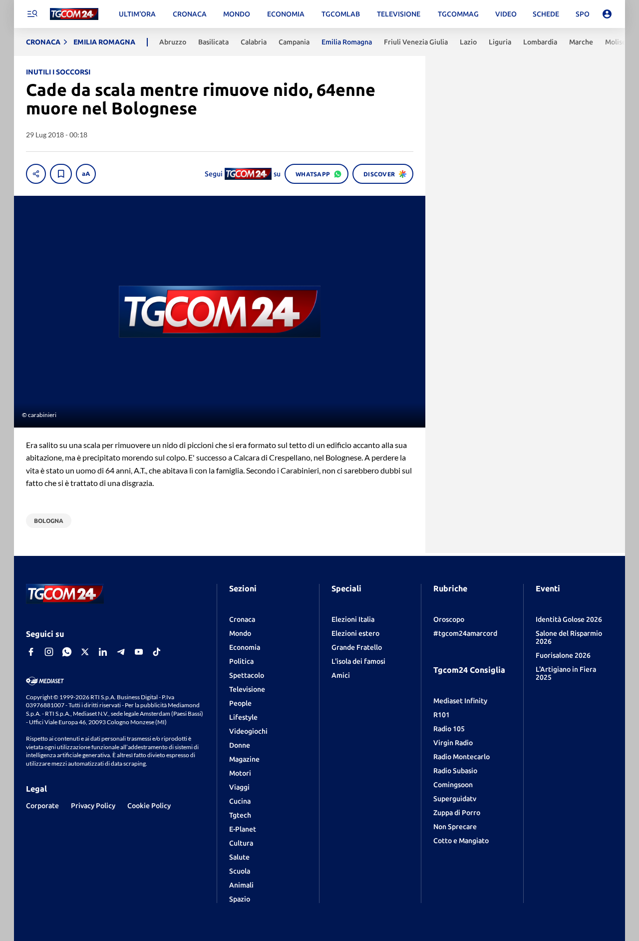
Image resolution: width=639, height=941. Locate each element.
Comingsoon (453, 785)
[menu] (32, 14)
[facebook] (31, 652)
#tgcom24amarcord (465, 633)
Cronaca (242, 619)
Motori (240, 773)
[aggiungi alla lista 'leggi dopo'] (61, 174)
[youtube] (139, 652)
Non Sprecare (455, 827)
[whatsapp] (67, 652)
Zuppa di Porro (456, 813)
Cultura (241, 843)
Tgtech (240, 815)
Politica (241, 661)
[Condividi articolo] (36, 174)
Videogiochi (248, 731)
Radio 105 (449, 729)
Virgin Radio (453, 743)
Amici (340, 675)
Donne (239, 745)
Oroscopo (448, 619)
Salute (239, 857)
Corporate (42, 806)
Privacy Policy (93, 806)
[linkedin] (103, 652)
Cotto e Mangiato (461, 841)
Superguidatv (454, 799)
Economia (244, 647)
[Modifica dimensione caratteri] (86, 174)
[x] (85, 652)
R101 (441, 715)
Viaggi (239, 787)
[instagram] (49, 652)
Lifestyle (243, 717)
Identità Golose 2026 (569, 619)
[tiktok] (157, 652)
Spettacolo (246, 675)
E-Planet (242, 829)
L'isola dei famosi (358, 661)
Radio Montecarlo (461, 757)
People (240, 703)
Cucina (240, 801)
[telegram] (121, 652)
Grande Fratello (356, 647)
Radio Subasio (455, 771)
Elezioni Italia (352, 619)
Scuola (239, 871)
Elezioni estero (355, 633)
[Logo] (74, 14)
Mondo (240, 633)
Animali (241, 885)
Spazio (239, 899)
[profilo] (607, 14)
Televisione (247, 689)
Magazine (244, 759)
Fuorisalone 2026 (563, 655)
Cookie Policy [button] (149, 806)
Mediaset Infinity (460, 701)
